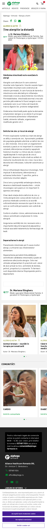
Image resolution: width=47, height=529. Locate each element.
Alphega (6, 16)
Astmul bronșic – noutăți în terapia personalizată (16, 345)
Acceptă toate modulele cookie (23, 514)
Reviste (15, 8)
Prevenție (24, 8)
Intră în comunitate (11, 414)
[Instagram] (17, 482)
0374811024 (13, 470)
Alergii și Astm (24, 16)
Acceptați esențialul (23, 519)
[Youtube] (12, 482)
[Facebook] (7, 482)
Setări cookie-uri (23, 525)
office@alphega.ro (16, 475)
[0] (42, 3)
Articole (6, 8)
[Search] (37, 3)
